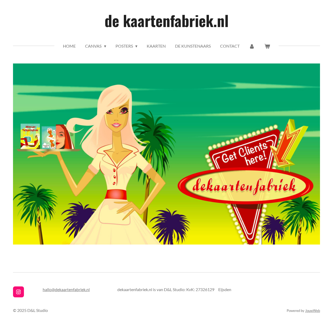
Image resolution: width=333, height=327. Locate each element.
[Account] (252, 46)
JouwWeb (312, 311)
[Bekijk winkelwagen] (267, 46)
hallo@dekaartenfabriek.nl (66, 289)
